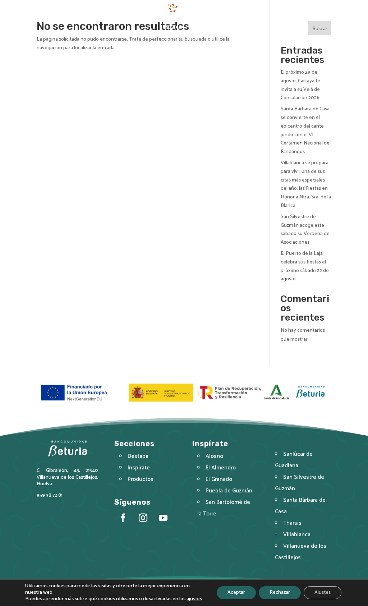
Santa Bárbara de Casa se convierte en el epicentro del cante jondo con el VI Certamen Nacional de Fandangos (305, 130)
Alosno (214, 456)
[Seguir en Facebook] (297, 6)
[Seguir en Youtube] (311, 6)
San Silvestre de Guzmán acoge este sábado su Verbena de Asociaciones (305, 230)
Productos (140, 479)
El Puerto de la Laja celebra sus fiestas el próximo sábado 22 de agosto (305, 266)
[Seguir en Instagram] (325, 6)
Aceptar (236, 592)
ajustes (194, 599)
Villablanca (296, 535)
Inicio (107, 18)
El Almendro (221, 468)
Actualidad (253, 18)
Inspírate (210, 18)
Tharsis (292, 523)
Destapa (134, 18)
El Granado (219, 479)
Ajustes (322, 592)
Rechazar (280, 592)
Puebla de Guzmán (229, 491)
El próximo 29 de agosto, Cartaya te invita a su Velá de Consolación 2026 (300, 85)
